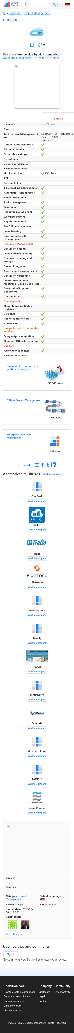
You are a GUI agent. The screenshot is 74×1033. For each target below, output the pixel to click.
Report (26, 465)
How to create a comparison (20, 991)
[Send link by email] (36, 464)
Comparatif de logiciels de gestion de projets (31, 57)
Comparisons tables (15, 1001)
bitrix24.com (48, 124)
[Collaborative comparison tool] (13, 4)
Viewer (10, 904)
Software (15, 13)
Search (27, 4)
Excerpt (10, 877)
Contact (42, 1001)
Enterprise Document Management (20, 436)
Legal (41, 996)
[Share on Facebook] (42, 464)
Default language (50, 896)
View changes (14, 934)
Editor (43, 904)
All (4, 13)
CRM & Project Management (24, 400)
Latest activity (62, 991)
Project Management (37, 13)
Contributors (14, 916)
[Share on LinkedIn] (53, 464)
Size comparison (13, 1010)
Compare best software (17, 996)
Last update (13, 909)
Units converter (12, 1005)
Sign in (56, 4)
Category (11, 896)
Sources (11, 887)
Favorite (32, 45)
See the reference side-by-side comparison (32, 54)
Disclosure (44, 991)
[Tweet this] (48, 464)
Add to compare (52, 474)
